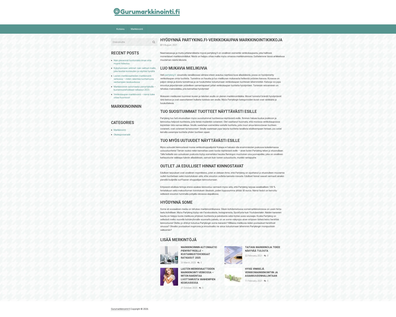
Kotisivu (120, 29)
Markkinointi (137, 29)
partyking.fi (170, 75)
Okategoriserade (122, 134)
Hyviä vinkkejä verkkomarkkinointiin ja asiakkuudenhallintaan (261, 272)
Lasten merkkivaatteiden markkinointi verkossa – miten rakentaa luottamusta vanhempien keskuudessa (198, 275)
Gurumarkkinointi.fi (120, 309)
